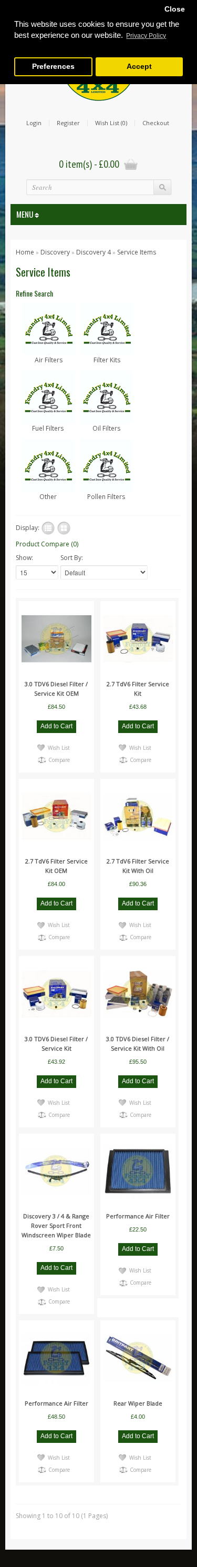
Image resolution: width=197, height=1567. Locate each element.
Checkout (155, 123)
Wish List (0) (111, 123)
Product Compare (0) (47, 544)
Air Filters (49, 359)
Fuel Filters (48, 428)
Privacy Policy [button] (146, 35)
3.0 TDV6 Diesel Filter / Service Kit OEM (56, 688)
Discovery (55, 252)
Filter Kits (107, 359)
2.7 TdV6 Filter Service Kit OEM (56, 865)
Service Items (136, 252)
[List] (48, 528)
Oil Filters (106, 428)
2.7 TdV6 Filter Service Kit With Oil (138, 865)
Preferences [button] (53, 66)
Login (34, 123)
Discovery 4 (94, 252)
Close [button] (174, 9)
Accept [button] (139, 66)
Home (25, 252)
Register (68, 123)
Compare (59, 760)
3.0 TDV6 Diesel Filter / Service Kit (56, 1043)
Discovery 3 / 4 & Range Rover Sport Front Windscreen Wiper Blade (56, 1225)
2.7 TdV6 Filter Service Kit (138, 688)
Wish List (59, 747)
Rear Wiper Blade (137, 1403)
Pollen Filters (106, 496)
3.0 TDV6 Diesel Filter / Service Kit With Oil (137, 1043)
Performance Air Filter (138, 1216)
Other (48, 496)
